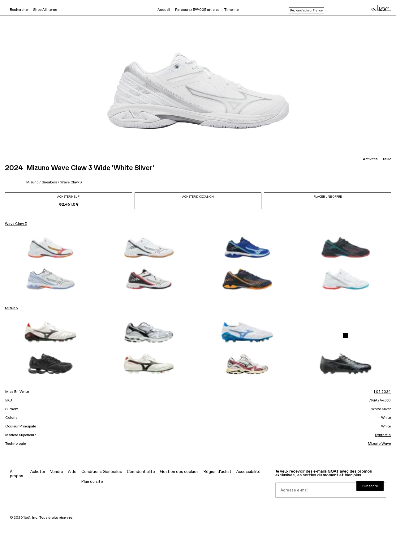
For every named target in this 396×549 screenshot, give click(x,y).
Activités (370, 159)
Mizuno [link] (11, 308)
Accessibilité (248, 472)
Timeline (231, 10)
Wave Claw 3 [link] (16, 224)
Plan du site (92, 482)
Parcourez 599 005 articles (197, 10)
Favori (384, 8)
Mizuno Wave (379, 444)
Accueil (163, 10)
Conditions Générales (101, 472)
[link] (50, 247)
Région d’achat (217, 472)
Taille (386, 159)
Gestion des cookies (179, 472)
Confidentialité (141, 472)
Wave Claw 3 (71, 182)
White (386, 426)
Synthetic (383, 435)
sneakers (49, 182)
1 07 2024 (382, 392)
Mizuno (32, 182)
